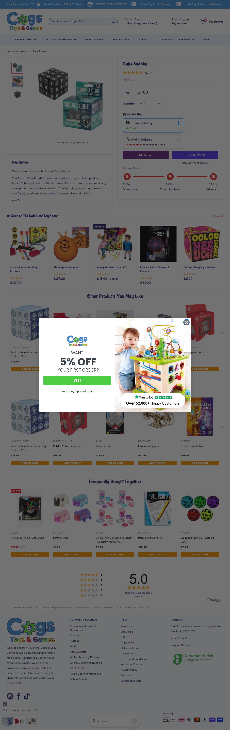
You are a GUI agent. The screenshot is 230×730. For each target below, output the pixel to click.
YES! (77, 380)
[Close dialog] (186, 322)
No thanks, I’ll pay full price (77, 391)
